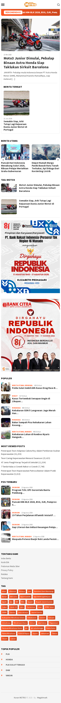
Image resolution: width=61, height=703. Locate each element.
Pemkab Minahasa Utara (12, 628)
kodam (42, 617)
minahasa (6, 623)
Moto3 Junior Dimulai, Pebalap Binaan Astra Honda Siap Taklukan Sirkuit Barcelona (29, 62)
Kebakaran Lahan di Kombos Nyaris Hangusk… (30, 436)
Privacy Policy (7, 570)
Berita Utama (18, 385)
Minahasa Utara (20, 623)
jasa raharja (23, 612)
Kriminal (29, 385)
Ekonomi (16, 487)
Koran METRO (20, 697)
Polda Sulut (50, 628)
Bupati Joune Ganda (44, 602)
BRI (17, 602)
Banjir (4, 596)
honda (12, 612)
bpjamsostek (25, 596)
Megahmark (42, 697)
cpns (22, 607)
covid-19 (13, 607)
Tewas (54, 633)
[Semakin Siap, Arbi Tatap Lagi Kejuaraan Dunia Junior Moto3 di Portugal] (16, 103)
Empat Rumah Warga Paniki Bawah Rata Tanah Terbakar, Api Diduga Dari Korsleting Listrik (14, 167)
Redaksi (4, 574)
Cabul (4, 607)
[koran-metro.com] (30, 4)
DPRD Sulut (49, 607)
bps (11, 602)
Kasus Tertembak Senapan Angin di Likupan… (31, 400)
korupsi (51, 617)
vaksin (13, 639)
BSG (23, 602)
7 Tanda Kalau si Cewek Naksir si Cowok (19, 466)
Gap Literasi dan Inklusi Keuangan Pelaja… (35, 527)
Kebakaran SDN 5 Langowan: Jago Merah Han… (34, 412)
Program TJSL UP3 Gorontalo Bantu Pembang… (31, 491)
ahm (4, 591)
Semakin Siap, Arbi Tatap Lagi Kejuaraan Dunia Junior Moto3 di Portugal (15, 125)
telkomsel (45, 633)
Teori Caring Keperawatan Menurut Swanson (21, 458)
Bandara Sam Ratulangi (43, 591)
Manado (28, 432)
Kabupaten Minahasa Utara (13, 617)
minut (32, 623)
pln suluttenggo (37, 628)
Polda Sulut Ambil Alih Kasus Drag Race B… (35, 388)
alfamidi (12, 591)
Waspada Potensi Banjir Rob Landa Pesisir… (35, 539)
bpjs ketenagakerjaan (42, 596)
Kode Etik (5, 562)
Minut (15, 396)
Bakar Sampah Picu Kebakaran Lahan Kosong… (31, 424)
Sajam (35, 633)
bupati (30, 602)
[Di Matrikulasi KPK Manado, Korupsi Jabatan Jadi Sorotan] (46, 152)
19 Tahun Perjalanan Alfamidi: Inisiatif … (34, 515)
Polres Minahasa (8, 633)
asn (29, 591)
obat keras (42, 623)
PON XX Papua (23, 633)
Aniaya (22, 591)
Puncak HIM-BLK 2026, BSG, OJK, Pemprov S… (34, 503)
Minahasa (16, 408)
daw (40, 607)
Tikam (4, 639)
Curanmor (31, 607)
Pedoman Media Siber (10, 566)
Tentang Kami (7, 578)
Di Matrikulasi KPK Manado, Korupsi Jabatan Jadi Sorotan (45, 166)
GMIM (4, 612)
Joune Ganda (36, 612)
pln (26, 628)
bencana (13, 596)
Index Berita (6, 558)
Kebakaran (32, 617)
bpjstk (4, 602)
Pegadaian (53, 623)
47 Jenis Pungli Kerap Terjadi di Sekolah (19, 462)
